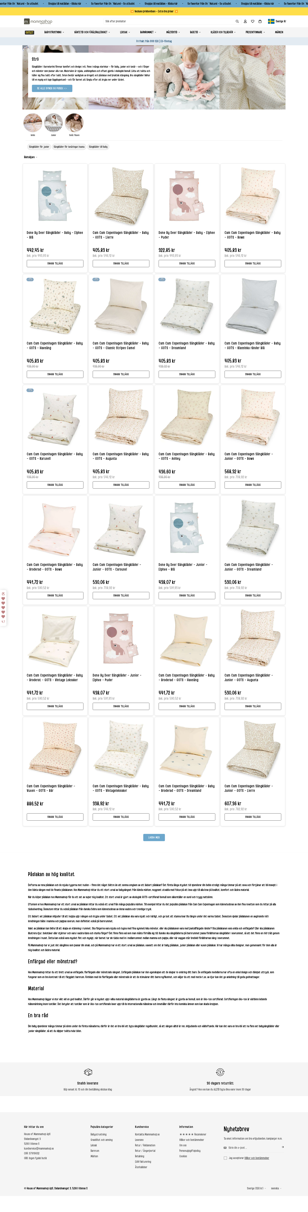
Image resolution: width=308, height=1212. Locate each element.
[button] (260, 21)
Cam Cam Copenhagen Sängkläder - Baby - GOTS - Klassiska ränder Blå (253, 345)
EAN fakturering (143, 1161)
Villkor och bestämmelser (191, 1140)
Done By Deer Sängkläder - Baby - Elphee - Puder (187, 235)
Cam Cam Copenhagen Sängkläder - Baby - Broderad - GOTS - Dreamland (187, 788)
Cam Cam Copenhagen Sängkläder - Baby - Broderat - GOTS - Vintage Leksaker (55, 678)
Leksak (123, 32)
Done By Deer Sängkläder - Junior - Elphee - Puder (117, 678)
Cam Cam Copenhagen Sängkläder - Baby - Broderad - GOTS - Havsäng (187, 678)
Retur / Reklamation (145, 1145)
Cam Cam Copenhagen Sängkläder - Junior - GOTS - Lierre (249, 788)
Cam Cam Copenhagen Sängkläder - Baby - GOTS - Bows (253, 235)
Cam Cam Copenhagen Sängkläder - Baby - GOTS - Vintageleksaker (121, 788)
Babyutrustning (52, 32)
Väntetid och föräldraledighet (90, 32)
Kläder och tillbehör (222, 32)
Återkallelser (141, 1167)
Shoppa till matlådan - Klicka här (64, 3)
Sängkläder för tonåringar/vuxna (69, 146)
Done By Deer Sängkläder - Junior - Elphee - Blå (183, 567)
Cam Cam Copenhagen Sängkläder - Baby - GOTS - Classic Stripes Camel (121, 345)
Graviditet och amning (102, 1140)
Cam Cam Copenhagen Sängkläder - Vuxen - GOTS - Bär (51, 788)
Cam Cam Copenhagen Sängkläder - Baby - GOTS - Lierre (121, 235)
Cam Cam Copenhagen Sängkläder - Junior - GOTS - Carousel (117, 567)
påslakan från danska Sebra (83, 909)
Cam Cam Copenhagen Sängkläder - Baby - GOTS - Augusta (121, 456)
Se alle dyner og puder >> (52, 88)
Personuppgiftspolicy (190, 1150)
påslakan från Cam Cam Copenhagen (197, 904)
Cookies (183, 1156)
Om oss (182, 1145)
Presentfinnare (254, 32)
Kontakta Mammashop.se (147, 1134)
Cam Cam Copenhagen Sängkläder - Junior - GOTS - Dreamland (249, 567)
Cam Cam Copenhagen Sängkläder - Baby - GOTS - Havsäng (55, 345)
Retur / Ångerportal (145, 1150)
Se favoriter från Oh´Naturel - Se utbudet (113, 3)
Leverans (139, 1140)
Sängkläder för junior (39, 146)
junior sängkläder (37, 1031)
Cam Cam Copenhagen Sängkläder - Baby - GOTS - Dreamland (187, 345)
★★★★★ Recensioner (192, 1134)
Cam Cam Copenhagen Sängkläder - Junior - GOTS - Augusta (249, 678)
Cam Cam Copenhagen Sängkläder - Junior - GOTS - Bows (249, 456)
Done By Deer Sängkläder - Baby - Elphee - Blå (55, 235)
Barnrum (95, 1150)
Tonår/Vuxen (74, 135)
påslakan (50, 885)
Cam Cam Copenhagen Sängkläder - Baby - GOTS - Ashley (187, 456)
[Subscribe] (280, 1147)
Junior (53, 135)
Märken (279, 32)
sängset (116, 972)
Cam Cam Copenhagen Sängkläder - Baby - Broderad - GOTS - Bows (55, 567)
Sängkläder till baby (98, 146)
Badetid (194, 32)
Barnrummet (147, 32)
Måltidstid (171, 32)
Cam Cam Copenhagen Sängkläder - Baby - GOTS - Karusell (55, 456)
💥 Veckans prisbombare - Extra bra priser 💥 (154, 11)
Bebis (33, 135)
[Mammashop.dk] (38, 21)
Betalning (139, 1156)
